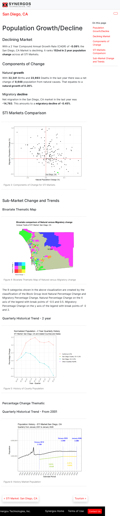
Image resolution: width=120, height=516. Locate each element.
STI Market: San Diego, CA (21, 498)
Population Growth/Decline (101, 29)
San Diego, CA (15, 14)
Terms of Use (76, 511)
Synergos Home (54, 511)
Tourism (79, 498)
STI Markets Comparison (99, 52)
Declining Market (101, 36)
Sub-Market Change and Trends (103, 60)
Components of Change (101, 43)
